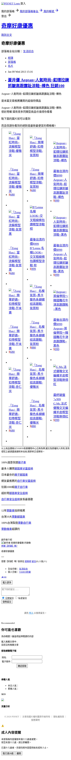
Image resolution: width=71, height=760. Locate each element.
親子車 (22, 462)
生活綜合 (28, 51)
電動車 (11, 510)
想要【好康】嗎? (9, 546)
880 (33, 347)
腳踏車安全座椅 (18, 493)
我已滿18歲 (8, 753)
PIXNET (15, 716)
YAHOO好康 (25, 572)
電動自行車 (24, 522)
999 (33, 269)
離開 (19, 753)
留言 (34, 561)
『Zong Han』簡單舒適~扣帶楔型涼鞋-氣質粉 (37, 178)
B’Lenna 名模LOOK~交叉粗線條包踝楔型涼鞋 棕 (37, 257)
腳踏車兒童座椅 (24, 468)
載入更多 (7, 582)
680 (12, 194)
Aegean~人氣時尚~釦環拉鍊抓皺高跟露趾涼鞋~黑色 (60, 263)
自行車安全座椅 (10, 499)
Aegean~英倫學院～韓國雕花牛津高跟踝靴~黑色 (60, 337)
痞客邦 (28, 561)
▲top (3, 577)
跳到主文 (6, 35)
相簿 (10, 58)
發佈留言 (7, 602)
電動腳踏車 (18, 516)
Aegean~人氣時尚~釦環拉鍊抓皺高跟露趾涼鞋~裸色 (60, 188)
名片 (10, 66)
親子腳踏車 (21, 474)
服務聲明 (35, 720)
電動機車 (6, 529)
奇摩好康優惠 (17, 26)
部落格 (12, 62)
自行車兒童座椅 (26, 480)
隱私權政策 (58, 716)
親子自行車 (21, 487)
